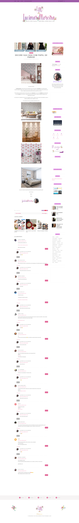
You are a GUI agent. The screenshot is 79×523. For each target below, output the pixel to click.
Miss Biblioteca (21, 260)
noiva (53, 262)
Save (45, 210)
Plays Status (21, 469)
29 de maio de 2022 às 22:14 (24, 431)
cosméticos (57, 256)
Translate (58, 65)
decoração (18, 210)
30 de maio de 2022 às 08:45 (22, 440)
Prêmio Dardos (58, 247)
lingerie (53, 259)
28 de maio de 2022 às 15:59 (22, 334)
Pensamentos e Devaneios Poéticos (23, 299)
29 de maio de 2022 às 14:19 (24, 378)
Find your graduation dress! (59, 213)
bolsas (53, 256)
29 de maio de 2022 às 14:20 (24, 414)
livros (57, 259)
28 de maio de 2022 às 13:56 (22, 261)
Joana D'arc (20, 333)
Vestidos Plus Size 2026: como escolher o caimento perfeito (59, 219)
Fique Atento (54, 241)
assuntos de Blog (54, 253)
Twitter (54, 138)
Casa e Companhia (54, 238)
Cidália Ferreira (21, 239)
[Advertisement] (39, 30)
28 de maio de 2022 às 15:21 (24, 284)
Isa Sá (19, 403)
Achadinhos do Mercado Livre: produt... (19, 231)
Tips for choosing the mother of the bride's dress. (59, 207)
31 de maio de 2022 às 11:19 (22, 470)
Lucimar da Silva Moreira (25, 251)
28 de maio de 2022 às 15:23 (22, 315)
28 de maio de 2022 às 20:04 (22, 351)
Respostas (18, 249)
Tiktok (61, 250)
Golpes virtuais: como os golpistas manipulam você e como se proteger (59, 226)
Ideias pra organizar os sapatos (42, 230)
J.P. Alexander (21, 369)
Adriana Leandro (21, 457)
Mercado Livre (60, 244)
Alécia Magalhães (22, 385)
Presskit (53, 247)
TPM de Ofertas (54, 250)
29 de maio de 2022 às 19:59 (22, 423)
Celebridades (60, 238)
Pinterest (57, 138)
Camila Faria (20, 313)
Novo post (19, 355)
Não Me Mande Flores (21, 320)
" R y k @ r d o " (21, 291)
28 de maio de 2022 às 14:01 (22, 277)
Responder (46, 248)
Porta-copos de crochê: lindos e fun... (31, 231)
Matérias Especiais (54, 244)
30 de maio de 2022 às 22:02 (22, 458)
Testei (58, 250)
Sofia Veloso (21, 350)
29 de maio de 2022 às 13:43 (22, 405)
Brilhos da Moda (20, 409)
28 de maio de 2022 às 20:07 (24, 362)
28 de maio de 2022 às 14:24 (22, 293)
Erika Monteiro (21, 421)
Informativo (59, 241)
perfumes (56, 262)
